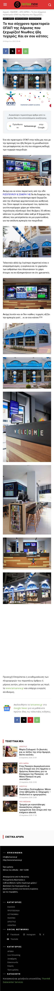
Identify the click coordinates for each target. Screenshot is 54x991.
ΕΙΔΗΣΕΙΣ (14, 12)
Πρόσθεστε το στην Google (28, 126)
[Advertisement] (27, 635)
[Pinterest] (19, 51)
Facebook (15, 934)
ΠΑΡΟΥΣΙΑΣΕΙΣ (21, 19)
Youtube (14, 939)
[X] (12, 51)
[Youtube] (8, 939)
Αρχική (6, 12)
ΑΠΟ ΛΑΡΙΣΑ (25, 12)
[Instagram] (24, 934)
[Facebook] (6, 51)
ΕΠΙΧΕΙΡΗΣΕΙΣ (35, 19)
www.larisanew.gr (15, 688)
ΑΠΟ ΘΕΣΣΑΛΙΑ (25, 801)
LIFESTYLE (23, 746)
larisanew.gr (36, 704)
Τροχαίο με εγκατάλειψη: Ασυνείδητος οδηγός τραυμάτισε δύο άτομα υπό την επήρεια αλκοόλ (35, 808)
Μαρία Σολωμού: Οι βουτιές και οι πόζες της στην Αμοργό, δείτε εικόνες (35, 752)
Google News (20, 708)
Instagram (31, 934)
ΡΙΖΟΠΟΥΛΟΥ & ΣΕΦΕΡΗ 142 (17, 194)
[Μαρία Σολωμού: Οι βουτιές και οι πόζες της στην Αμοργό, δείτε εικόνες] (10, 751)
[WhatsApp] (26, 51)
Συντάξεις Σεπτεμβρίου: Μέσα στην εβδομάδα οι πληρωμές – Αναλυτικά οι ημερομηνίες (35, 792)
